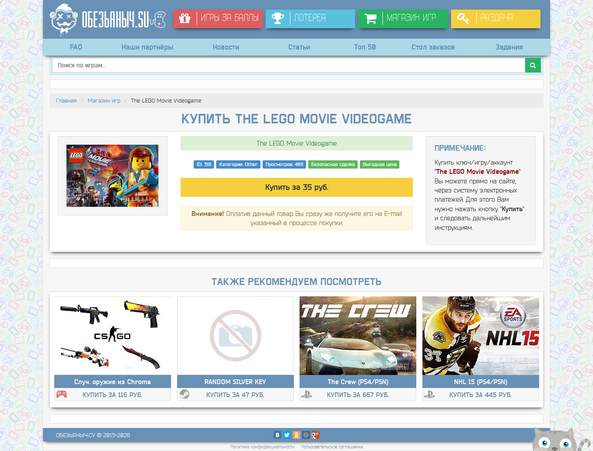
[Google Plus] (316, 435)
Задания (509, 47)
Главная (66, 100)
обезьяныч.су (75, 435)
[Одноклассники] (296, 435)
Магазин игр (104, 100)
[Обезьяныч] (108, 20)
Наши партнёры (147, 47)
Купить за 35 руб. (296, 187)
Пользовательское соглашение (332, 446)
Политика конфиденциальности (263, 446)
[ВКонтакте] (277, 435)
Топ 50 (365, 47)
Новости (226, 47)
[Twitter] (287, 435)
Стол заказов (433, 47)
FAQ (76, 47)
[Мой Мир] (306, 435)
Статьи (299, 47)
